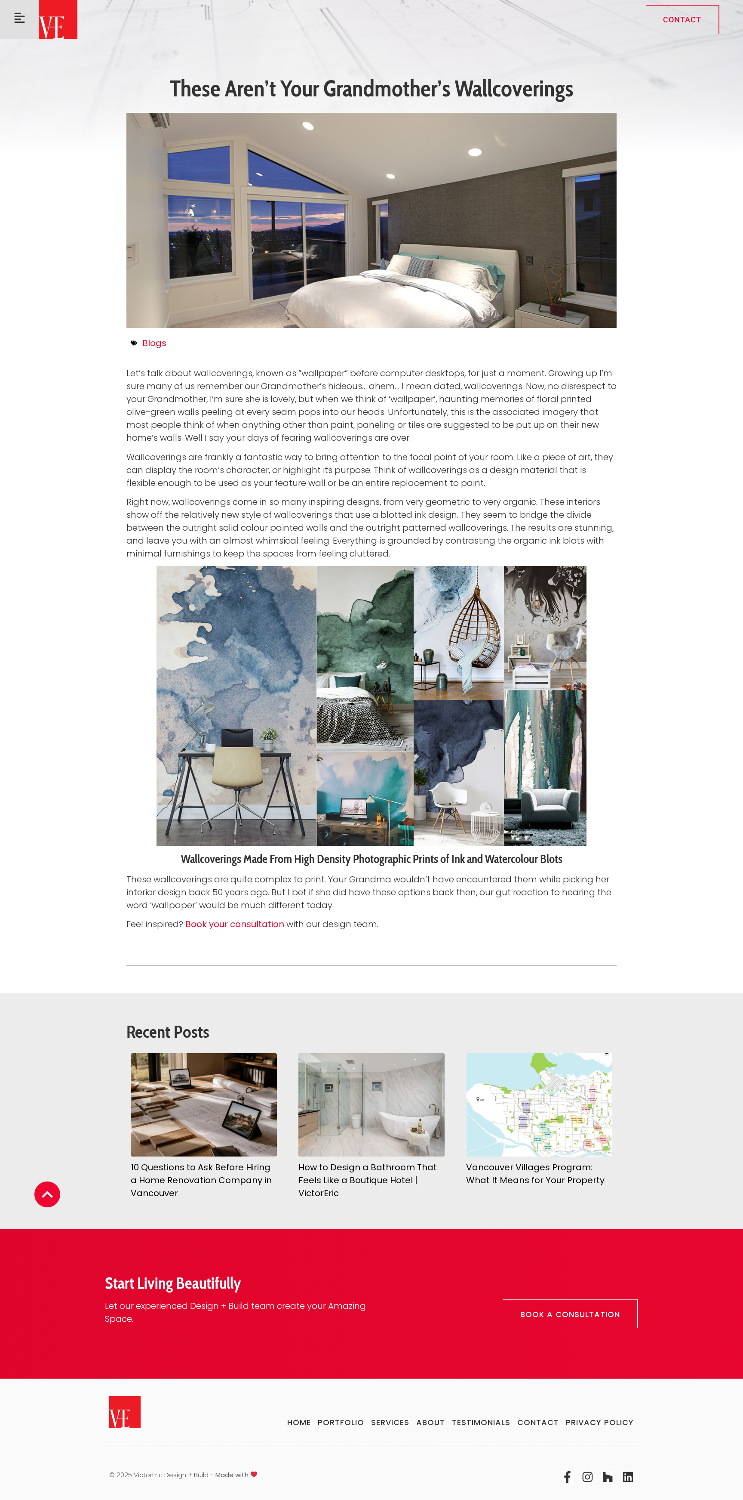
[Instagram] (587, 1477)
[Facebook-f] (567, 1477)
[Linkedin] (628, 1477)
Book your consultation (234, 924)
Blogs (154, 343)
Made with (232, 1474)
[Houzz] (608, 1477)
